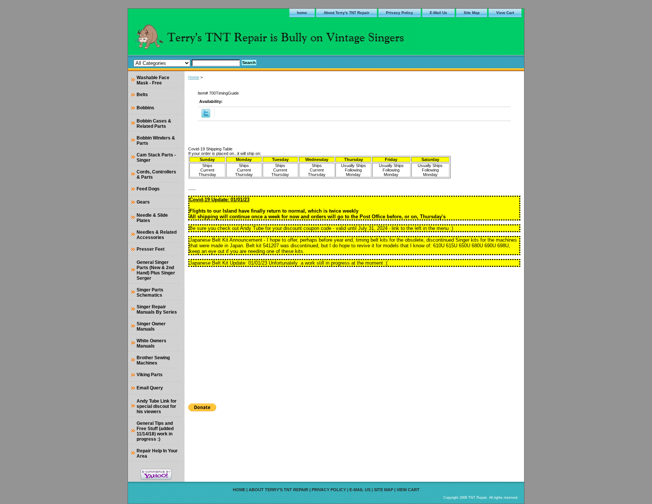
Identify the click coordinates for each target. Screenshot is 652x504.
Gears (143, 202)
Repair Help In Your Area (157, 453)
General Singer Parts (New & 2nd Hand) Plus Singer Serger (156, 270)
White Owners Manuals (151, 343)
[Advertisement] (354, 332)
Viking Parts (150, 374)
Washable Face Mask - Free (153, 80)
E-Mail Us (438, 13)
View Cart (505, 13)
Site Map (472, 13)
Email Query (150, 388)
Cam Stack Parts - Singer (156, 157)
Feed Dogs (148, 188)
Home (193, 77)
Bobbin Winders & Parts (156, 140)
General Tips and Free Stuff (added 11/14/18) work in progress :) (155, 431)
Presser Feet (151, 249)
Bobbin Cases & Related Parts (154, 123)
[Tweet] (205, 116)
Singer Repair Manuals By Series (157, 309)
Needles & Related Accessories (157, 235)
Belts (142, 94)
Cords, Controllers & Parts (156, 174)
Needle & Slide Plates (152, 218)
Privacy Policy (399, 13)
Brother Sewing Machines (153, 360)
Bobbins (145, 107)
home (302, 13)
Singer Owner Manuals (151, 326)
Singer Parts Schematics (150, 292)
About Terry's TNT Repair (346, 13)
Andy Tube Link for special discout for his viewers (157, 406)
